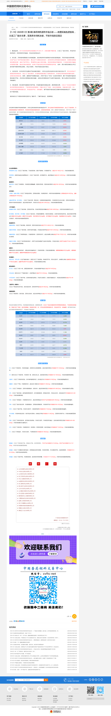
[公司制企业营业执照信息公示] (55, 710)
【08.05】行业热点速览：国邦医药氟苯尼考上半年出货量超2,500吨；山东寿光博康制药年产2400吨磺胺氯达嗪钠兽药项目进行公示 (35, 656)
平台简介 (70, 698)
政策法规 (30, 18)
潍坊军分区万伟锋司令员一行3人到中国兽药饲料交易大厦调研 (93, 73)
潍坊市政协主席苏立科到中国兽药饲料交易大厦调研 (93, 70)
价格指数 (65, 14)
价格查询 (56, 14)
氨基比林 (59, 9)
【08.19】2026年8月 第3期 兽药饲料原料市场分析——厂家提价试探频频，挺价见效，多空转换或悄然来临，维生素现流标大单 (35, 631)
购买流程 (40, 698)
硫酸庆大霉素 (65, 9)
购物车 (95, 1)
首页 (28, 14)
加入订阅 (31, 39)
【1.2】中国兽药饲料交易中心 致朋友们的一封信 (93, 66)
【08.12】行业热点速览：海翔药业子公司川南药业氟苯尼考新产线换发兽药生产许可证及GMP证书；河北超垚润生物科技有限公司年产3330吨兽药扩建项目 (35, 646)
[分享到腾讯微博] (93, 679)
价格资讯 (11, 18)
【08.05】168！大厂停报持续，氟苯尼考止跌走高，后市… (23, 651)
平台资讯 (86, 63)
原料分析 (74, 14)
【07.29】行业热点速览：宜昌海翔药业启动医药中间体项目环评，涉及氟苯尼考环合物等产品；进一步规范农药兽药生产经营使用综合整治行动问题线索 (35, 665)
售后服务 (55, 702)
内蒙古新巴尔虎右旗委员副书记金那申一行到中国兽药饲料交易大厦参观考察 (93, 68)
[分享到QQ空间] (16, 621)
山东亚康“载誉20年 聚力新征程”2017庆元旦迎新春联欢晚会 (93, 77)
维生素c (78, 9)
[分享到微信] (102, 679)
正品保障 (55, 698)
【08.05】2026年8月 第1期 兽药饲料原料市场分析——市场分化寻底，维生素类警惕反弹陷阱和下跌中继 (32, 649)
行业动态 (21, 18)
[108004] (92, 30)
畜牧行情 (40, 18)
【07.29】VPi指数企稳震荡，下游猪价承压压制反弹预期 (22, 662)
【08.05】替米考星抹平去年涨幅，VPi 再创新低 (20, 653)
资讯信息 (46, 14)
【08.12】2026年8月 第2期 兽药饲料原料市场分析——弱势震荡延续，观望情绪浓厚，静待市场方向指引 (32, 640)
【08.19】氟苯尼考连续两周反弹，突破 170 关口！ (21, 633)
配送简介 (24, 698)
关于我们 (92, 14)
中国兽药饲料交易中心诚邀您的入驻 (91, 81)
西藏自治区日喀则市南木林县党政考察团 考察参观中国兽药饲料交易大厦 (93, 75)
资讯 (17, 27)
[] (26, 1)
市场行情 (59, 18)
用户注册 (9, 698)
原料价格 (37, 14)
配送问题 (24, 700)
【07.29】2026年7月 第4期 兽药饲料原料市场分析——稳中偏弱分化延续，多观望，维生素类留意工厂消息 (33, 658)
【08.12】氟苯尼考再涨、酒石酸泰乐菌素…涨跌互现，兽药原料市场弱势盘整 (27, 644)
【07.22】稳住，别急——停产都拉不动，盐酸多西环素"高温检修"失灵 (25, 669)
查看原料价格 (98, 6)
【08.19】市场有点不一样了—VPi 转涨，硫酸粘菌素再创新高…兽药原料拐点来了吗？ (28, 635)
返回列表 (74, 621)
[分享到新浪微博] (90, 679)
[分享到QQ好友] (99, 679)
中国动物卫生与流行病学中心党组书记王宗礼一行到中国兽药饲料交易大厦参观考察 (93, 79)
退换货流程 (55, 700)
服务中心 (83, 14)
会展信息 (50, 18)
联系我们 (70, 700)
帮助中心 (85, 1)
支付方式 (40, 700)
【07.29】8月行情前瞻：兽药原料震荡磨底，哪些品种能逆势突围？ (24, 660)
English (90, 1)
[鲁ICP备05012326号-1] (74, 707)
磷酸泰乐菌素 (72, 9)
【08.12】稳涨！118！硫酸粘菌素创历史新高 (20, 642)
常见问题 (9, 700)
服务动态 (69, 18)
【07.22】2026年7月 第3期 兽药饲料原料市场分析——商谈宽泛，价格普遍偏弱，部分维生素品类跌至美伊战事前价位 (35, 667)
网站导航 (101, 1)
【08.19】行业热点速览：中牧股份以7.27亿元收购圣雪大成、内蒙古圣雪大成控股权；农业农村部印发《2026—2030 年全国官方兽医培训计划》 (35, 637)
